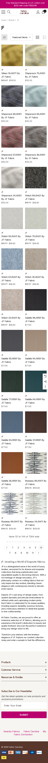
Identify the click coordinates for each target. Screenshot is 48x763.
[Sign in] (38, 12)
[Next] (38, 552)
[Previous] (6, 547)
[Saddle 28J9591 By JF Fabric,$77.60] (12, 463)
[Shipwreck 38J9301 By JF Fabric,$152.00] (36, 137)
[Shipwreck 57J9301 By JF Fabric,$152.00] (12, 137)
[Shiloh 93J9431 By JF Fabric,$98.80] (12, 218)
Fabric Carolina (31, 731)
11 (33, 553)
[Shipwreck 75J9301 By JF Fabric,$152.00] (36, 55)
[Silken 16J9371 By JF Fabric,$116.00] (12, 55)
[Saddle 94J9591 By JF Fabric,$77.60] (36, 340)
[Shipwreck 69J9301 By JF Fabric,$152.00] (12, 96)
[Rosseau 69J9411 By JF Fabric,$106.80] (12, 503)
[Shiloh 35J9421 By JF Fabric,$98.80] (36, 259)
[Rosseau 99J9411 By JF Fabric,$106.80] (36, 463)
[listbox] (21, 37)
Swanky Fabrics (11, 731)
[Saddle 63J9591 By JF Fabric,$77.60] (12, 422)
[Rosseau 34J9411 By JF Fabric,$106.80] (36, 503)
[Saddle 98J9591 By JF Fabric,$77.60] (36, 300)
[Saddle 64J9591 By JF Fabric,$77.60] (36, 381)
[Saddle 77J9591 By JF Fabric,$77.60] (12, 381)
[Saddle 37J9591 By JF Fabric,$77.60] (36, 422)
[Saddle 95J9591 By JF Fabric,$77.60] (12, 340)
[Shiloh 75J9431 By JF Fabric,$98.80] (36, 218)
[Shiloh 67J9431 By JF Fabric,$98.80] (12, 259)
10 (27, 553)
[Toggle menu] (3, 12)
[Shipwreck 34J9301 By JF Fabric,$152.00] (12, 177)
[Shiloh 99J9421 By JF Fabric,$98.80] (36, 177)
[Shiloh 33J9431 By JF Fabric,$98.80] (12, 300)
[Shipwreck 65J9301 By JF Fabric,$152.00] (36, 96)
